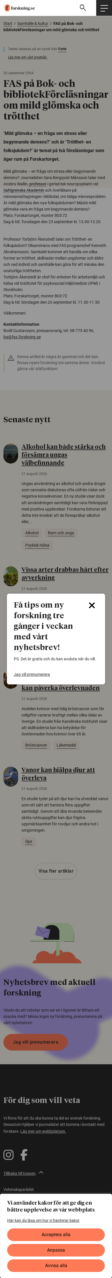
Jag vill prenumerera (32, 674)
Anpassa (56, 1250)
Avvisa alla (56, 1265)
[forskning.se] (17, 8)
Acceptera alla (56, 1234)
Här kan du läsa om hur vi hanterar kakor (43, 1220)
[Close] (92, 605)
